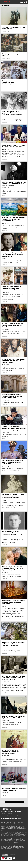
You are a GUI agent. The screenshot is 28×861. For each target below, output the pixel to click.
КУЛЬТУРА (4, 122)
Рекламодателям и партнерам (16, 816)
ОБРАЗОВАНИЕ (5, 31)
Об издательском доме (7, 811)
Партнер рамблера (12, 854)
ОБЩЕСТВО (4, 372)
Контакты (4, 816)
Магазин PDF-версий (7, 813)
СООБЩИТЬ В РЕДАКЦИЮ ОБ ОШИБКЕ (11, 818)
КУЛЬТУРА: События (7, 89)
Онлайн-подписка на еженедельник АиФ (12, 815)
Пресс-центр (18, 811)
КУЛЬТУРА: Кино (6, 58)
